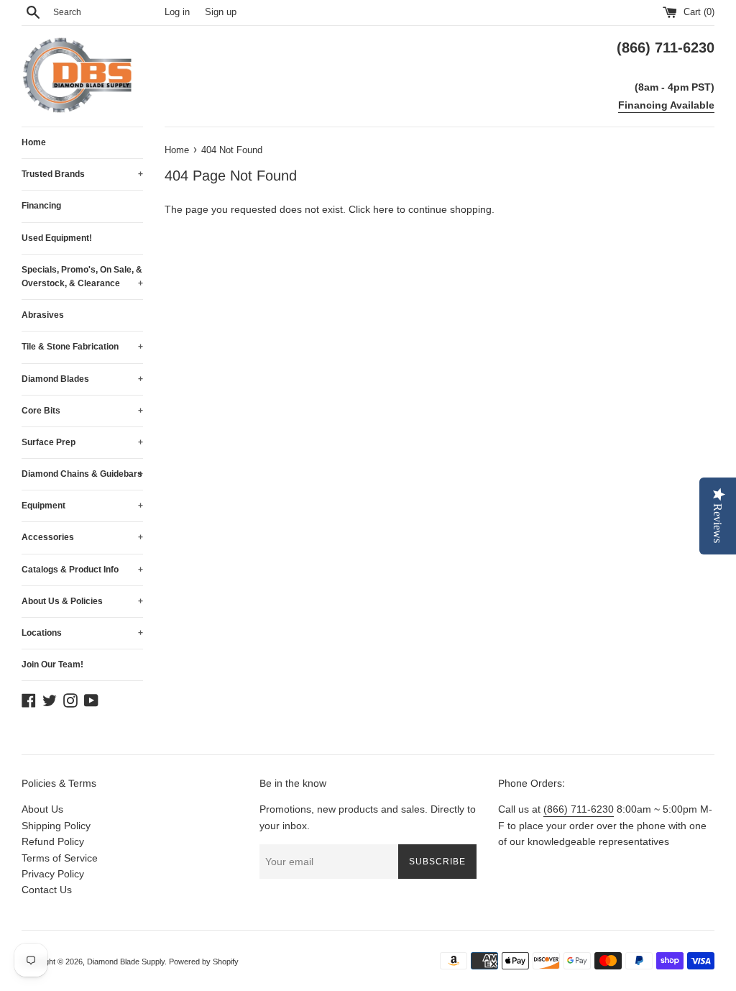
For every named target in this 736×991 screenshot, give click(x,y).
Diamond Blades (82, 379)
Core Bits (82, 411)
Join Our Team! (52, 664)
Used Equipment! (57, 238)
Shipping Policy (56, 825)
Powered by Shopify (204, 961)
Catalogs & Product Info (82, 570)
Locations (82, 633)
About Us (42, 809)
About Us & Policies (82, 601)
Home (34, 142)
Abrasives (43, 315)
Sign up (220, 12)
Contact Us (47, 889)
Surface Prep (82, 442)
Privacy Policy (53, 874)
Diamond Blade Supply (126, 961)
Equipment (82, 506)
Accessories (82, 537)
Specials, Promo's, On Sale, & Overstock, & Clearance (82, 276)
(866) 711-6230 (578, 809)
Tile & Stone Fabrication (82, 347)
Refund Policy (53, 841)
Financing (41, 206)
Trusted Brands (82, 174)
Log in (177, 12)
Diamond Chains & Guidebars (82, 474)
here (383, 209)
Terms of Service (60, 858)
